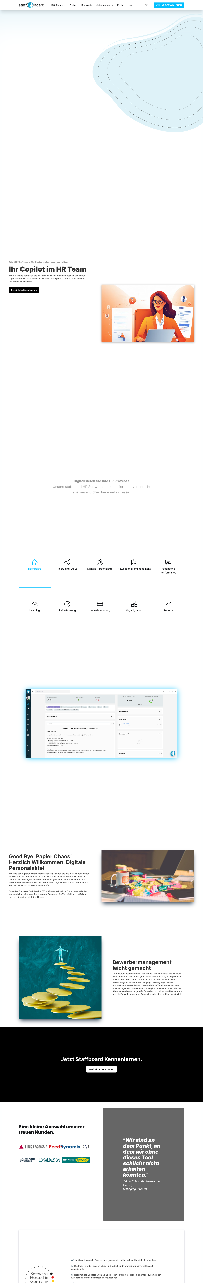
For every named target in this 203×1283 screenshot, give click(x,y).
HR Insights (86, 5)
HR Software (56, 5)
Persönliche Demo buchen (24, 290)
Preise (73, 5)
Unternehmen (103, 5)
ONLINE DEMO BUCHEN (169, 5)
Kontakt (121, 5)
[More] (131, 5)
